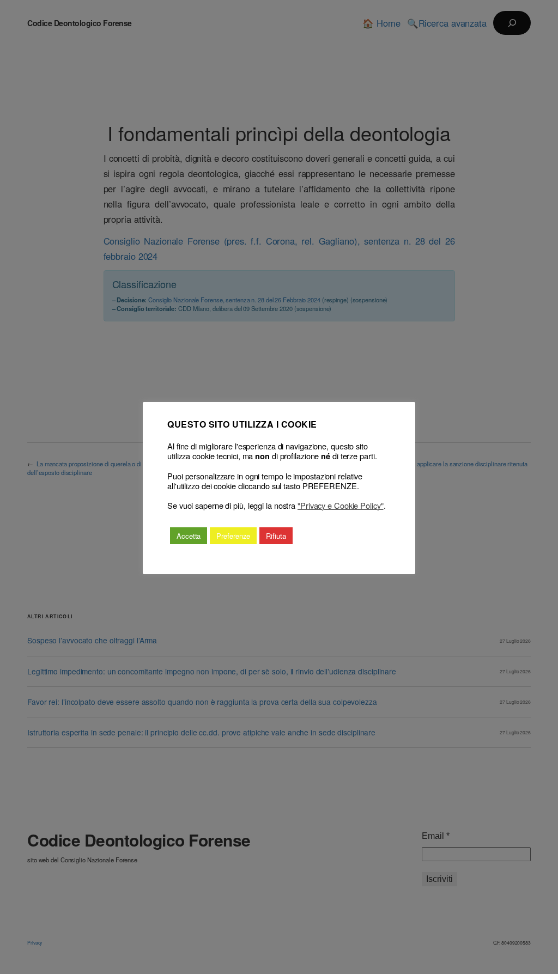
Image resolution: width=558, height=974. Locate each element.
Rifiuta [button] (276, 536)
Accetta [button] (189, 536)
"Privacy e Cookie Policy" (341, 505)
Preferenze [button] (233, 536)
